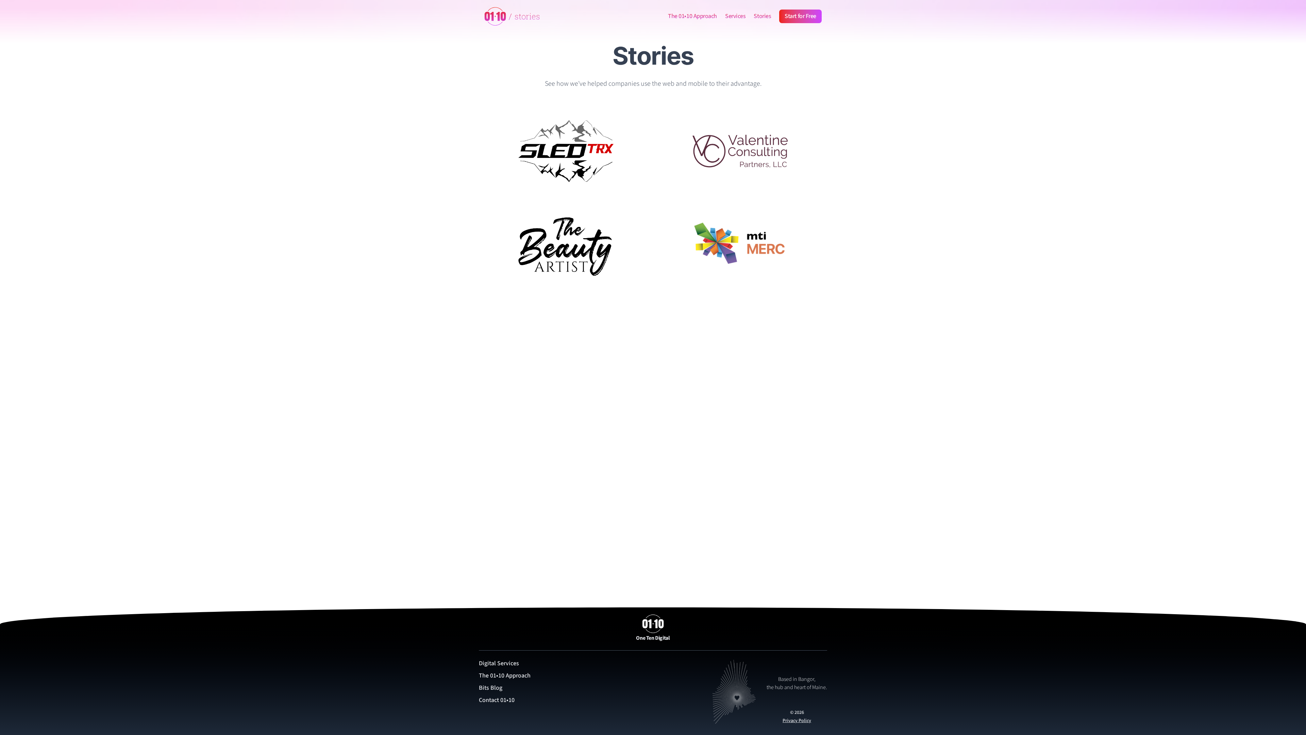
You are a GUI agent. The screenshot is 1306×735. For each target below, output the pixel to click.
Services (735, 16)
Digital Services (499, 663)
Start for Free (800, 16)
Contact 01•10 (497, 700)
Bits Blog (490, 688)
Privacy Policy (797, 720)
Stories (762, 16)
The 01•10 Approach (692, 16)
